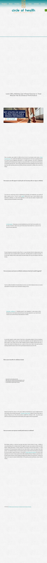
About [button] (10, 4)
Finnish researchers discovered (31, 452)
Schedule (36, 4)
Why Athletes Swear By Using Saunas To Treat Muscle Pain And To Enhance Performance (19, 506)
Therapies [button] (4, 4)
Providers (17, 4)
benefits (22, 196)
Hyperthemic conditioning (10, 311)
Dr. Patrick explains (9, 224)
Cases (29, 4)
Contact (43, 4)
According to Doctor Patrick (25, 413)
